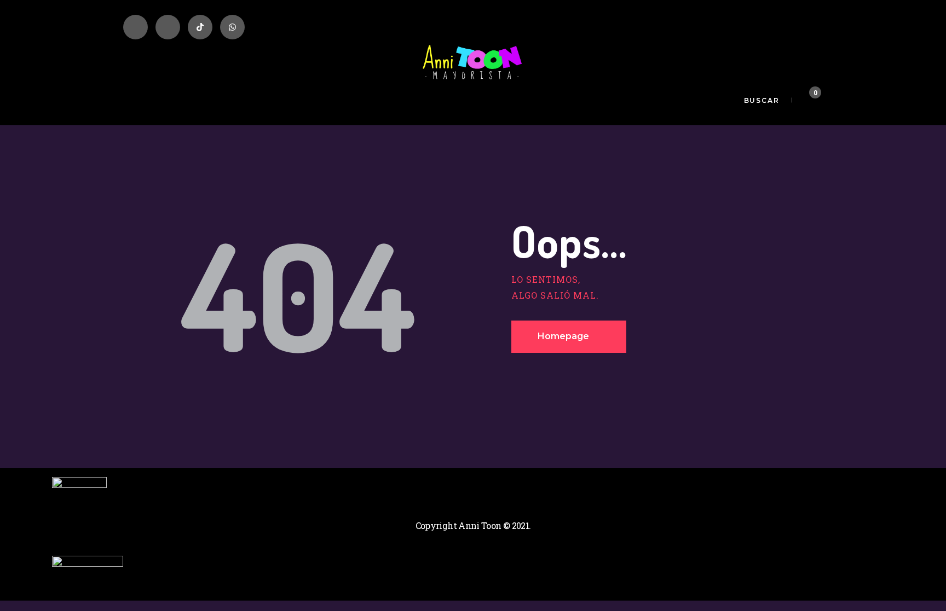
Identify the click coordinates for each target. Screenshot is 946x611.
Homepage (563, 336)
